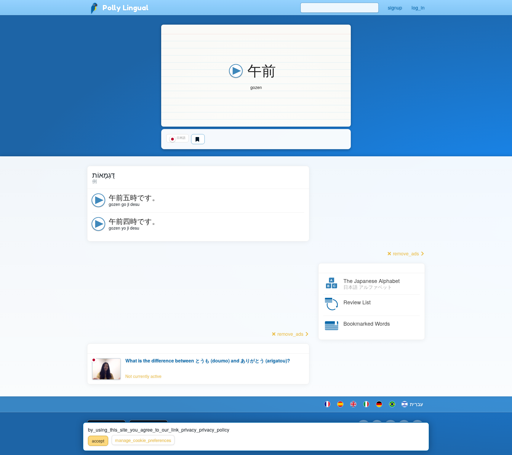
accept (98, 441)
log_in (418, 7)
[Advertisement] (198, 287)
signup (395, 7)
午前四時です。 (134, 221)
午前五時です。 (134, 197)
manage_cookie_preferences (143, 440)
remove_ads (290, 333)
